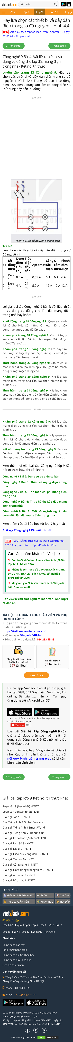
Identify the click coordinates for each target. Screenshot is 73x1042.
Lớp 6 (34, 925)
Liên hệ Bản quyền (13, 965)
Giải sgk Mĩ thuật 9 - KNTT (19, 880)
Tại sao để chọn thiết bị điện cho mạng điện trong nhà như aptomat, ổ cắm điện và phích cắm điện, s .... (35, 453)
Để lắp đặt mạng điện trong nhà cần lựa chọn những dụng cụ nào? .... (35, 426)
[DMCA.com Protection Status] (50, 1037)
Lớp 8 (25, 12)
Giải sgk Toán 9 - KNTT (16, 817)
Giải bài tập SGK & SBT (20, 895)
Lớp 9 (39, 12)
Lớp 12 (25, 931)
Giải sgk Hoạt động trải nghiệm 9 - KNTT (28, 870)
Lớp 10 (54, 12)
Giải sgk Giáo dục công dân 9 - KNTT (25, 854)
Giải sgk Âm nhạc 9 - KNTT (19, 875)
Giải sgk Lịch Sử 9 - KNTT (18, 843)
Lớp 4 (18, 925)
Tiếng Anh (49, 931)
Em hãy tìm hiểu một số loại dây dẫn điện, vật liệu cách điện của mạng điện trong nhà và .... (35, 353)
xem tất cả (36, 675)
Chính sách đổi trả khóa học (18, 955)
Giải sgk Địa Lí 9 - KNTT (17, 849)
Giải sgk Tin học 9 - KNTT (18, 859)
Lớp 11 (16, 931)
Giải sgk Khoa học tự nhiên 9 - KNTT (25, 838)
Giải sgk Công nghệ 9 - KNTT (20, 864)
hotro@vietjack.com (25, 994)
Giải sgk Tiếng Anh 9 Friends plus (23, 833)
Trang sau (58, 45)
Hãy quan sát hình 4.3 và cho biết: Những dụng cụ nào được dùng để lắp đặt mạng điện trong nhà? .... (35, 439)
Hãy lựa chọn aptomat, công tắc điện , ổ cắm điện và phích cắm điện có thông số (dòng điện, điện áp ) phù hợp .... (35, 395)
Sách (44, 895)
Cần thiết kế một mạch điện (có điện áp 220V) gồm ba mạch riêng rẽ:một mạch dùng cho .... (35, 367)
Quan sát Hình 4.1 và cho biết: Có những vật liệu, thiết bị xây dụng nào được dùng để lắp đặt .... (35, 325)
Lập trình (36, 931)
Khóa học (47, 901)
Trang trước (14, 45)
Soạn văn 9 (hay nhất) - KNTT (21, 806)
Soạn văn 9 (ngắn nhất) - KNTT (22, 811)
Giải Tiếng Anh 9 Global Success (23, 822)
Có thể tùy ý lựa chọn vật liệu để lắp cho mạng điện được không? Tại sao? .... (35, 339)
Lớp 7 (12, 12)
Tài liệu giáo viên (18, 901)
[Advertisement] (36, 139)
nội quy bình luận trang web (29, 758)
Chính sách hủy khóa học (17, 959)
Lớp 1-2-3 (8, 925)
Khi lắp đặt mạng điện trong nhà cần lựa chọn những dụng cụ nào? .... (35, 381)
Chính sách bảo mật (14, 944)
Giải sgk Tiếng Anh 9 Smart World (24, 827)
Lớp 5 (26, 925)
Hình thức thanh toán (15, 949)
